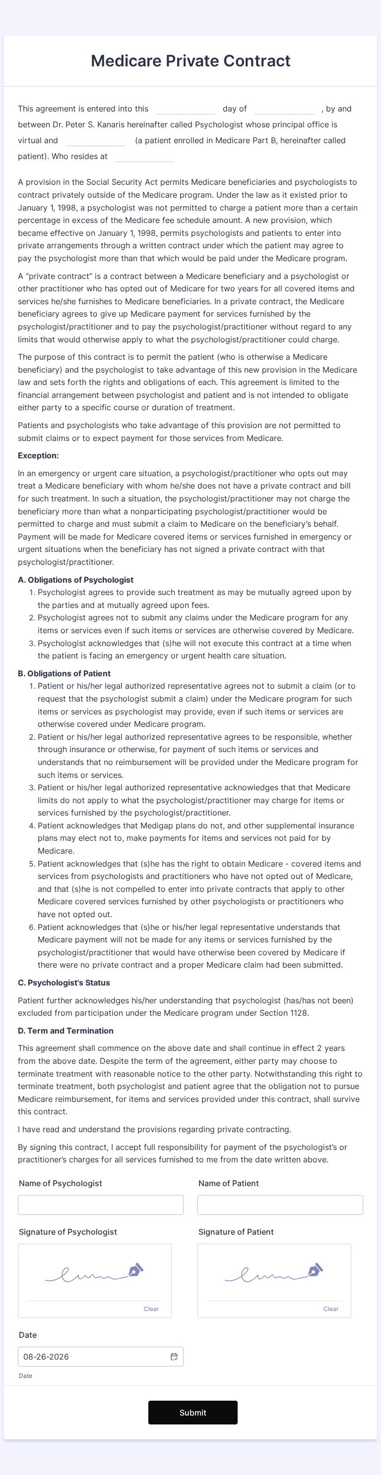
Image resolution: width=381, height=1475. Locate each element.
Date (25, 1375)
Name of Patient (228, 1183)
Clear (151, 1308)
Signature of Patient (236, 1232)
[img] (94, 1272)
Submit (193, 1413)
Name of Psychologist (60, 1183)
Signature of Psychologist (68, 1232)
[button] (174, 1356)
